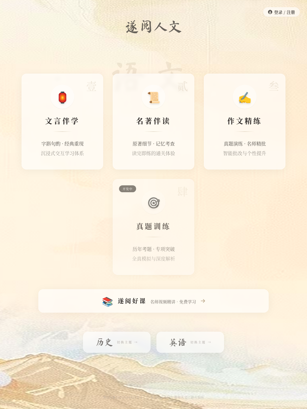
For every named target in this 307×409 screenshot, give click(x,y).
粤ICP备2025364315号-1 (123, 397)
